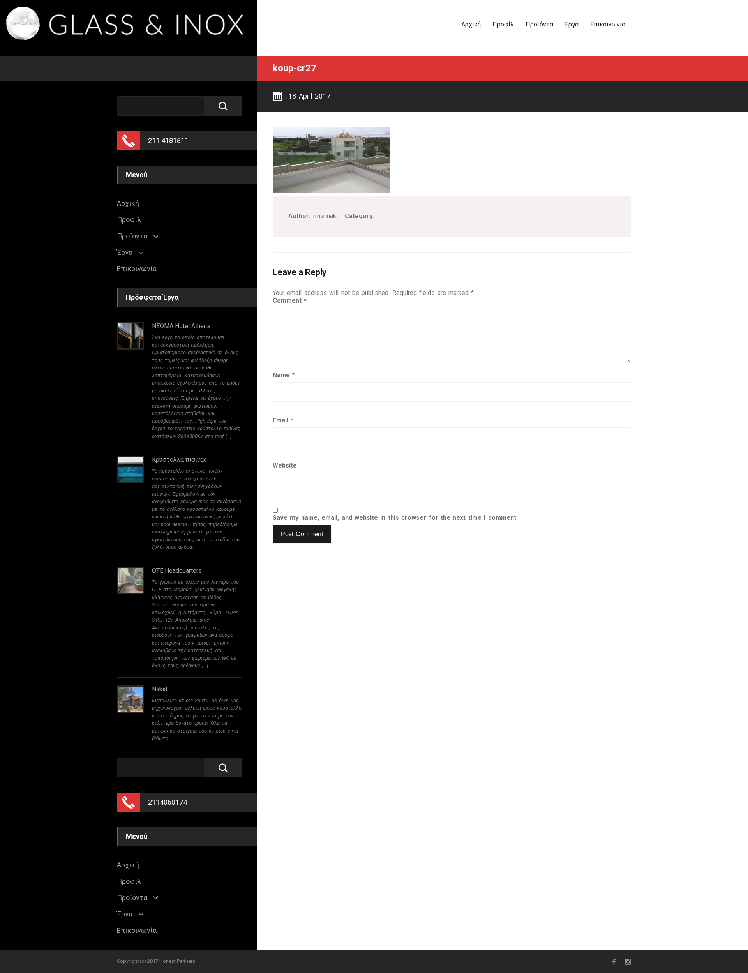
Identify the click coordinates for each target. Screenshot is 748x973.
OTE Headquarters (177, 570)
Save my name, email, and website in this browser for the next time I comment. (395, 518)
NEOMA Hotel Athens (181, 326)
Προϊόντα (539, 24)
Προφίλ (503, 24)
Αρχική (471, 24)
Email (283, 420)
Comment (290, 301)
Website (285, 466)
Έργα (572, 24)
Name (284, 375)
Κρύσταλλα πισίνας (179, 459)
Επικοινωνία (607, 24)
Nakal (159, 689)
